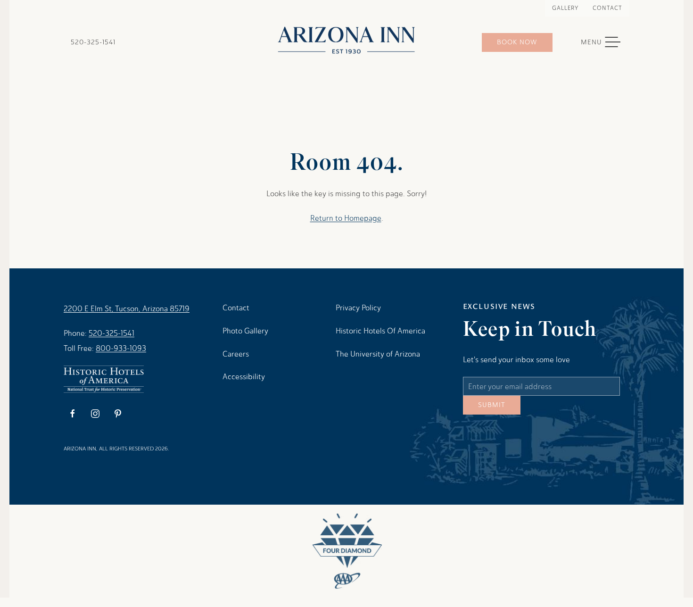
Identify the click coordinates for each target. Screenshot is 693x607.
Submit (491, 412)
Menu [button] (605, 42)
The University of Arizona (378, 353)
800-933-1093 (121, 348)
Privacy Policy (358, 307)
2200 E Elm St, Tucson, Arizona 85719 (127, 308)
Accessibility (244, 376)
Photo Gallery (245, 330)
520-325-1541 (93, 42)
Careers (236, 353)
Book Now (517, 42)
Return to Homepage (345, 218)
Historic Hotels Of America (380, 330)
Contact (607, 8)
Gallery (565, 8)
